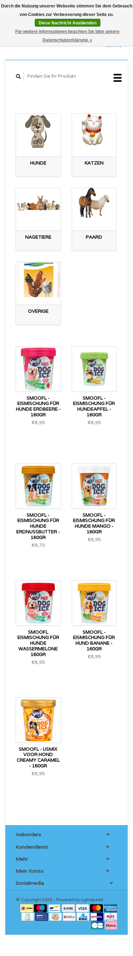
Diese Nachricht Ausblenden (67, 23)
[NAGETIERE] (38, 205)
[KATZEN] (94, 131)
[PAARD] (94, 205)
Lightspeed (92, 899)
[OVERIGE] (38, 279)
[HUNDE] (38, 131)
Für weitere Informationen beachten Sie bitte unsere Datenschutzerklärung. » (67, 36)
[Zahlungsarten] (27, 908)
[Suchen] (18, 76)
